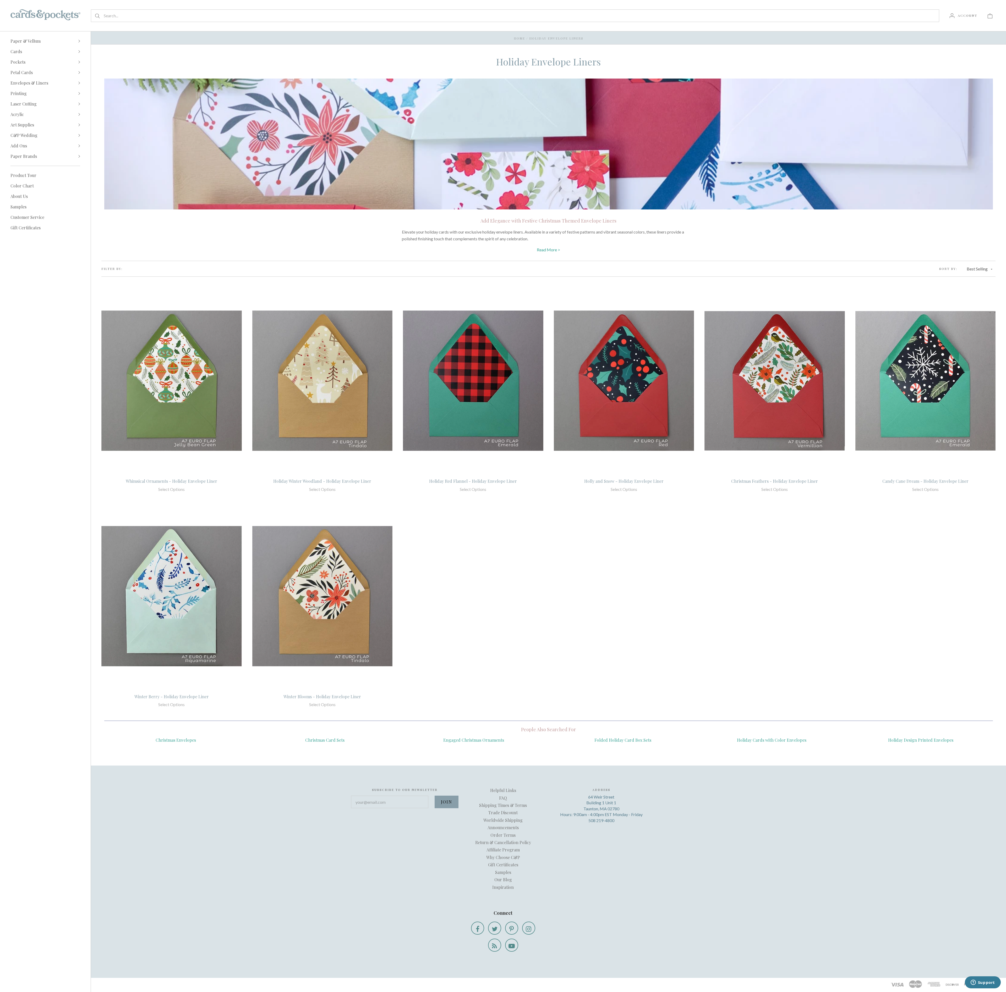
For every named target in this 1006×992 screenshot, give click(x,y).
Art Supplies (22, 125)
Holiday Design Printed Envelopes (920, 740)
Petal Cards (21, 72)
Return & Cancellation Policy (503, 842)
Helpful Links (503, 790)
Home (519, 38)
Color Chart (22, 186)
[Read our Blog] (494, 945)
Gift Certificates (25, 227)
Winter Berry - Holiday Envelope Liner (171, 696)
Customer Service (27, 217)
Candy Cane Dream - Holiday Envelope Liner (925, 481)
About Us (19, 196)
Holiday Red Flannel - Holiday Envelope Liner (473, 481)
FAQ (503, 798)
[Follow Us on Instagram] (528, 928)
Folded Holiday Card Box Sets (622, 740)
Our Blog (503, 879)
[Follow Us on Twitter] (494, 928)
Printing (18, 93)
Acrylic (17, 114)
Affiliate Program (503, 849)
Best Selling (977, 268)
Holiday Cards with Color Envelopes (771, 740)
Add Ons (18, 145)
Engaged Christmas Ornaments (473, 740)
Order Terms (503, 835)
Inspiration (503, 887)
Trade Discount (503, 812)
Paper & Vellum (25, 41)
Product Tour (23, 175)
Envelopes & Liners (29, 83)
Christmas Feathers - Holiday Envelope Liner (774, 481)
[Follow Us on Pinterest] (511, 928)
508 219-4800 (601, 820)
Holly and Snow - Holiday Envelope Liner (624, 481)
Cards (16, 51)
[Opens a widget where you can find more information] (983, 982)
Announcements (503, 827)
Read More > (548, 249)
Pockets (17, 62)
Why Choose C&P (503, 857)
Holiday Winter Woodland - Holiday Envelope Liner (322, 481)
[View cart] (990, 15)
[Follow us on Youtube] (511, 945)
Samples (18, 206)
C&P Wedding (23, 135)
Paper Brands (23, 156)
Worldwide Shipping (503, 820)
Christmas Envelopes (176, 740)
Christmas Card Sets (325, 740)
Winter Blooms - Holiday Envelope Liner (322, 696)
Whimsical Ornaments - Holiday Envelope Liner (171, 481)
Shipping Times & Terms (503, 805)
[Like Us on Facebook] (477, 928)
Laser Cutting (23, 104)
